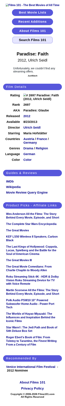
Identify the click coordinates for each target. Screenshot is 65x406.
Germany (30, 142)
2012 (26, 116)
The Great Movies (17, 230)
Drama (28, 148)
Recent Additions (32, 21)
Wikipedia (13, 187)
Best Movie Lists (32, 12)
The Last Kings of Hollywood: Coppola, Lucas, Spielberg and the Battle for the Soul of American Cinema (32, 250)
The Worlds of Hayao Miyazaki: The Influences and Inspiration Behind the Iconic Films (30, 317)
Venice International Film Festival (30, 367)
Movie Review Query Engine (27, 192)
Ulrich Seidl (32, 127)
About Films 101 (32, 31)
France (42, 139)
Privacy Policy (32, 388)
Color (27, 159)
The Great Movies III (19, 260)
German (29, 154)
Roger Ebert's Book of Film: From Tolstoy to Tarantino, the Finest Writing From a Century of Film (31, 341)
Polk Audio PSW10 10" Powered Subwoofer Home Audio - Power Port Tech (30, 304)
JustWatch (32, 76)
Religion (42, 148)
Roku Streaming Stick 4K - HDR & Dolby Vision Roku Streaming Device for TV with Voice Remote (32, 280)
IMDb (10, 181)
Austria (28, 139)
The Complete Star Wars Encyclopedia (31, 223)
